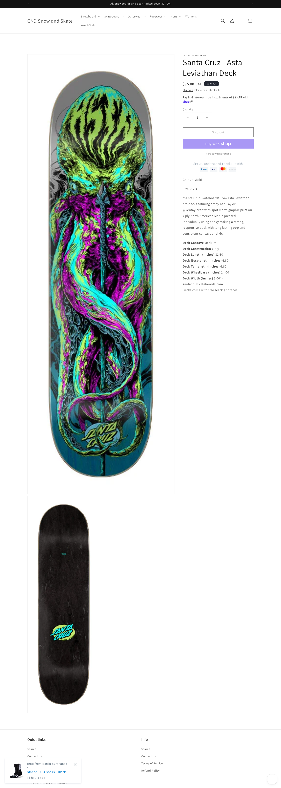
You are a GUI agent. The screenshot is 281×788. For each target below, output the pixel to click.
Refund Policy (150, 770)
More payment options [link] (218, 153)
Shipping (188, 89)
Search (31, 749)
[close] (75, 764)
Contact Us (34, 756)
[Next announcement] (252, 4)
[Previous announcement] (28, 4)
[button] (90, 16)
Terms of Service (152, 763)
